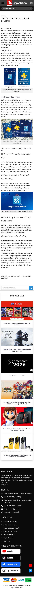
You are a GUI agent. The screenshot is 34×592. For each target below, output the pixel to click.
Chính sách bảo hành (10, 525)
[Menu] (2, 3)
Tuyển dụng (7, 541)
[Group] (10, 570)
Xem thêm (4, 485)
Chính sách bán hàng (10, 531)
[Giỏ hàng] (31, 3)
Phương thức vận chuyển (11, 528)
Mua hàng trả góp (8, 534)
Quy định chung (8, 538)
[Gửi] (30, 8)
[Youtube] (10, 551)
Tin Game (3, 16)
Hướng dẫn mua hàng (10, 521)
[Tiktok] (10, 557)
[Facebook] (10, 564)
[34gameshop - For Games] (17, 3)
